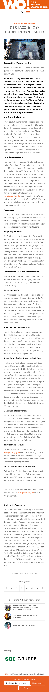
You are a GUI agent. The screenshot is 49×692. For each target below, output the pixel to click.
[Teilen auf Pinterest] (21, 588)
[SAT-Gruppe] (20, 658)
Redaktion (33, 573)
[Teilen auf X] (11, 588)
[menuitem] (21, 12)
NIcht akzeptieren (37, 683)
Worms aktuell (28, 23)
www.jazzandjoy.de (12, 196)
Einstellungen (25, 688)
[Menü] (27, 12)
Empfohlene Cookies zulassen (16, 683)
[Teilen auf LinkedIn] (27, 588)
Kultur (17, 23)
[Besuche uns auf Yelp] (42, 588)
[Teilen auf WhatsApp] (16, 588)
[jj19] (24, 49)
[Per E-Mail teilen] (37, 588)
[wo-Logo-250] (24, 4)
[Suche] (21, 12)
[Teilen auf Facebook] (6, 588)
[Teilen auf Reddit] (32, 588)
